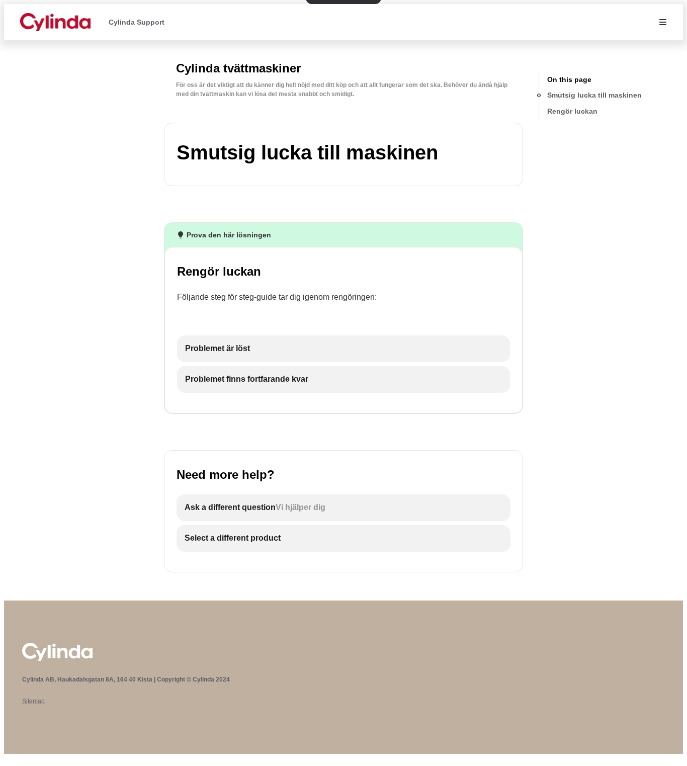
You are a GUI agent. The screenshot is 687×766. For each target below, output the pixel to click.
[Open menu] (663, 22)
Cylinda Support (136, 22)
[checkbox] (343, 348)
